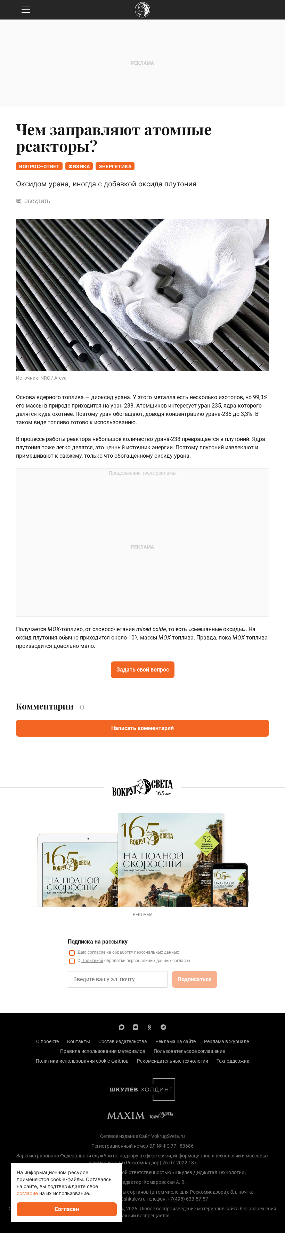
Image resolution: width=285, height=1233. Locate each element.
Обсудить (37, 201)
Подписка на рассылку (98, 941)
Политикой (92, 960)
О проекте (47, 1041)
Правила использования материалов (102, 1051)
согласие (96, 952)
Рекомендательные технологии (172, 1061)
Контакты (78, 1041)
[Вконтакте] (135, 1027)
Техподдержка (233, 1061)
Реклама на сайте (175, 1041)
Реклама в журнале (226, 1041)
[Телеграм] (163, 1027)
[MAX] (121, 1027)
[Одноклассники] (149, 1027)
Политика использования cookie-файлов (82, 1061)
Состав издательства (122, 1041)
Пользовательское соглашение (189, 1051)
